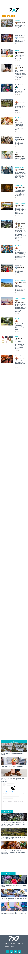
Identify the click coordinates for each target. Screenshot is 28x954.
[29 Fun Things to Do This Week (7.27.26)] (7, 268)
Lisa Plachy (21, 37)
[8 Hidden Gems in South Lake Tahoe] (7, 155)
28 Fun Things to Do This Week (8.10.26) (20, 42)
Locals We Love (19, 167)
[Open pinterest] (19, 602)
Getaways (17, 20)
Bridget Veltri (21, 228)
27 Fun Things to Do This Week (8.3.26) (20, 143)
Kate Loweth (21, 205)
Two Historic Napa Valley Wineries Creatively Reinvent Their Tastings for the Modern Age (20, 193)
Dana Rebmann (22, 282)
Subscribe (7, 596)
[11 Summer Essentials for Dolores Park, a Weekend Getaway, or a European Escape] (7, 339)
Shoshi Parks (21, 102)
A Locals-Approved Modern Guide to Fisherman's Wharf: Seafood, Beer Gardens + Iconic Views (13, 503)
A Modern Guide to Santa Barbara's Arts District (20, 27)
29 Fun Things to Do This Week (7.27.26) (20, 271)
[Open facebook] (7, 602)
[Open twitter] (11, 602)
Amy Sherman (21, 120)
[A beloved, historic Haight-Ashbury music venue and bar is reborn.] (7, 359)
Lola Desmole (21, 223)
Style (16, 336)
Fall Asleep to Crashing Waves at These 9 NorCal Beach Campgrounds (20, 211)
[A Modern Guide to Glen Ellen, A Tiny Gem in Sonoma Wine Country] (14, 482)
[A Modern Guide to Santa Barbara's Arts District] (7, 23)
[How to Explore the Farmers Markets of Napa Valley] (7, 87)
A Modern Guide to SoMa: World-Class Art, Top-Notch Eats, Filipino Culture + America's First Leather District (20, 234)
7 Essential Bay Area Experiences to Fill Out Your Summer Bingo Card (20, 107)
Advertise (12, 594)
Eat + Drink (18, 50)
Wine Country (18, 185)
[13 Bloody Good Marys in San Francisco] (7, 53)
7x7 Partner (21, 87)
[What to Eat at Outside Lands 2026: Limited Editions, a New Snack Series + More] (7, 121)
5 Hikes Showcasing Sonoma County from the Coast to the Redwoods (20, 288)
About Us (7, 594)
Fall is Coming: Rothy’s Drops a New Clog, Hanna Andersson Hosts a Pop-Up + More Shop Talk (12, 430)
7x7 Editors (21, 52)
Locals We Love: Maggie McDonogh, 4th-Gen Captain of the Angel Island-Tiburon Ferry (20, 175)
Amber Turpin (21, 22)
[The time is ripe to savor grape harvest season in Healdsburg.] (14, 543)
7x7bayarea (8, 452)
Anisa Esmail (21, 338)
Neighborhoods (19, 221)
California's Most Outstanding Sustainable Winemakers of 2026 (19, 326)
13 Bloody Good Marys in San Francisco (19, 57)
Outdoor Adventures (20, 203)
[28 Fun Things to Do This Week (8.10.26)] (7, 38)
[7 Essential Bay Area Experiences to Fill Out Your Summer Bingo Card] (7, 103)
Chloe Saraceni (21, 226)
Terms (12, 596)
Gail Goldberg (21, 67)
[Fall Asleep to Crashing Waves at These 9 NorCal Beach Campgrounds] (7, 206)
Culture (17, 100)
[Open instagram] (15, 602)
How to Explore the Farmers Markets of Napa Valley (20, 91)
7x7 (3, 452)
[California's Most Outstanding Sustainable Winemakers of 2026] (7, 321)
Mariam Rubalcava (19, 302)
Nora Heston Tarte (19, 156)
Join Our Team (20, 594)
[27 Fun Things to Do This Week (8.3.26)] (7, 140)
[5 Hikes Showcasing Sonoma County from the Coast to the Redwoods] (7, 283)
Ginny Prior (21, 169)
